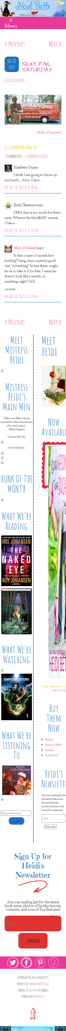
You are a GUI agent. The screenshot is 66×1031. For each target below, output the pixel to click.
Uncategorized (15, 80)
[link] (33, 962)
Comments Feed (37, 156)
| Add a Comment (49, 132)
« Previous (15, 43)
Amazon (49, 739)
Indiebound (51, 755)
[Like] (5, 89)
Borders (49, 750)
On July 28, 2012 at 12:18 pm (21, 296)
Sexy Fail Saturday (37, 67)
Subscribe (50, 827)
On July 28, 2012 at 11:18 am (21, 187)
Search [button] (16, 821)
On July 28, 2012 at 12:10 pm (21, 230)
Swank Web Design (39, 983)
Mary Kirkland (25, 248)
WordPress (39, 996)
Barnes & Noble (53, 745)
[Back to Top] (33, 1013)
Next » (55, 43)
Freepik (33, 990)
